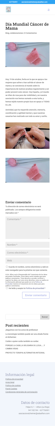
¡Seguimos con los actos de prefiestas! (21, 330)
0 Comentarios (30, 33)
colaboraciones (16, 33)
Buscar (45, 317)
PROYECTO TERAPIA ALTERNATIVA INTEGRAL (25, 353)
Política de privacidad (35, 288)
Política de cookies (13, 385)
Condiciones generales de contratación (21, 392)
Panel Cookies (11, 389)
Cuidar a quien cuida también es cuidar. (22, 341)
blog (7, 33)
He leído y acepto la (27, 288)
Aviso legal (9, 382)
